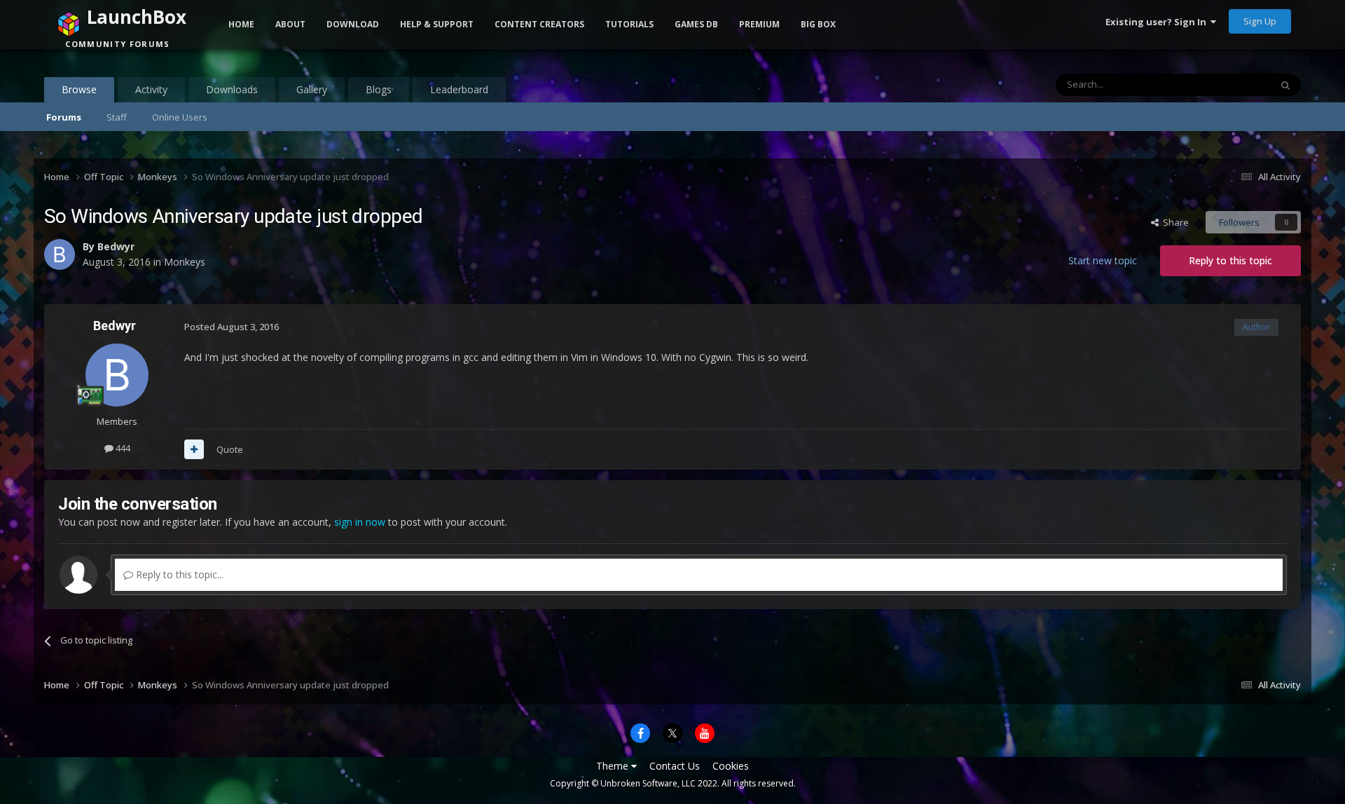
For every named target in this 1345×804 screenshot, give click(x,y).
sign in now (359, 522)
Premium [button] (759, 24)
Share (1174, 222)
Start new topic (1102, 260)
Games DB (696, 24)
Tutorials (629, 24)
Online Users (179, 117)
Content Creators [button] (539, 24)
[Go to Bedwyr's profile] (117, 375)
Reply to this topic (1230, 260)
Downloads (232, 89)
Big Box (818, 24)
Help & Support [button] (437, 24)
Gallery (311, 89)
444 (121, 448)
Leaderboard (459, 89)
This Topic (1230, 84)
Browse (79, 89)
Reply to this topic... (178, 574)
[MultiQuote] (194, 449)
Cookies (730, 765)
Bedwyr (114, 325)
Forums (63, 117)
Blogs (379, 89)
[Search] (1285, 85)
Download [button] (352, 24)
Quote (229, 449)
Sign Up (1259, 21)
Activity (151, 89)
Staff (116, 117)
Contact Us (674, 765)
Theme (613, 765)
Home (241, 24)
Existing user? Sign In (1157, 21)
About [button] (290, 24)
